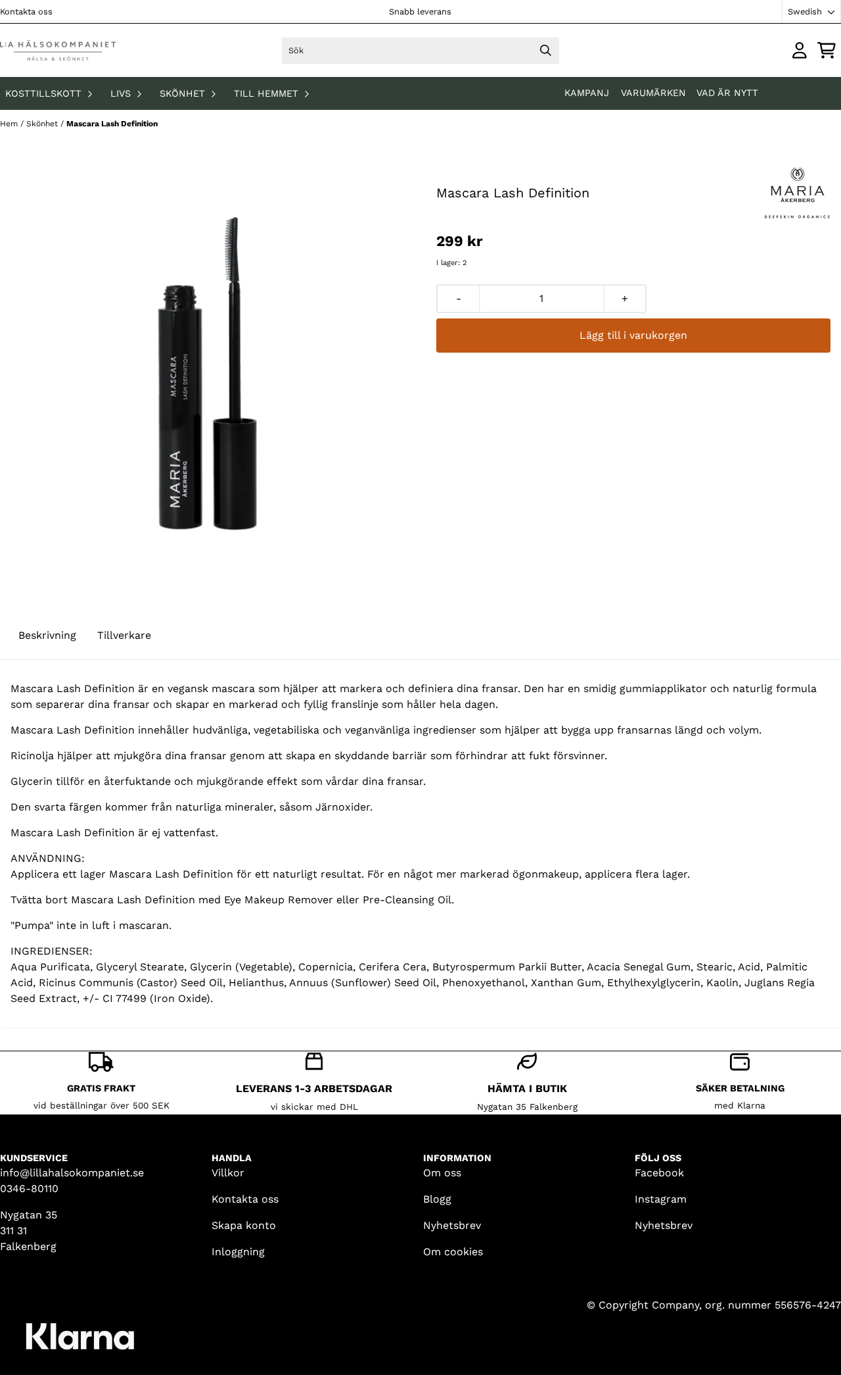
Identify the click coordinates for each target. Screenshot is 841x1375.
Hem (10, 123)
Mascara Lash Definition (112, 123)
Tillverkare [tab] (124, 635)
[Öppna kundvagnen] (826, 50)
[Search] (546, 51)
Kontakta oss (26, 11)
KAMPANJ (588, 93)
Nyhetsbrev (452, 1225)
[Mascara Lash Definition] (207, 370)
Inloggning (238, 1251)
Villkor (228, 1172)
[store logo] (58, 50)
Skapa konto (244, 1225)
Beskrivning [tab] (47, 635)
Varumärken (653, 93)
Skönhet (43, 123)
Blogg (437, 1199)
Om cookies (453, 1251)
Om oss (442, 1172)
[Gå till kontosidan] (799, 50)
